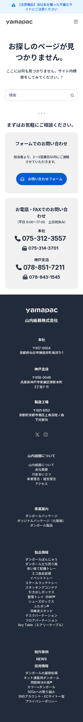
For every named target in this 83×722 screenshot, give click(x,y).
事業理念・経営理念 (41, 479)
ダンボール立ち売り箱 (41, 564)
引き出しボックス (41, 592)
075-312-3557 (44, 238)
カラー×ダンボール (41, 687)
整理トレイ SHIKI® (41, 597)
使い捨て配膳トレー (41, 568)
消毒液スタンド (41, 611)
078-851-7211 (44, 267)
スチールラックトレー (41, 583)
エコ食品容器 (41, 573)
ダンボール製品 (41, 525)
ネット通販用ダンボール (41, 678)
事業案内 (41, 509)
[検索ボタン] (72, 95)
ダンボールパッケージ (41, 516)
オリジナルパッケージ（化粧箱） (41, 521)
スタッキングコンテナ (41, 587)
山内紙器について (41, 456)
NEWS (41, 659)
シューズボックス (41, 601)
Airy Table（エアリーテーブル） (41, 625)
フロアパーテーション (41, 620)
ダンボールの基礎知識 (41, 673)
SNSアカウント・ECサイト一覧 (41, 696)
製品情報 (41, 552)
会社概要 (41, 469)
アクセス (41, 484)
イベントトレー (41, 578)
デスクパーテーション (41, 615)
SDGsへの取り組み (41, 692)
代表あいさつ (41, 474)
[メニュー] (76, 22)
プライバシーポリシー (41, 701)
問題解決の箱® (41, 682)
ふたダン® (41, 606)
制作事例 (41, 652)
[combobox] (36, 95)
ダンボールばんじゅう (41, 559)
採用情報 (41, 666)
